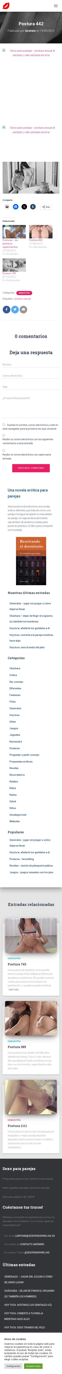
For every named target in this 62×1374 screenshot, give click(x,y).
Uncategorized (17, 814)
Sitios (12, 808)
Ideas (12, 721)
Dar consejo (16, 681)
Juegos (13, 728)
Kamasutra (24, 293)
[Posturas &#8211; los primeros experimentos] (14, 231)
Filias (12, 701)
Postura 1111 (17, 1126)
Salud (12, 801)
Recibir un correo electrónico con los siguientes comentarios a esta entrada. (28, 441)
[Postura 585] (31, 1018)
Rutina (13, 794)
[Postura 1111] (31, 1096)
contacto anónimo (32, 1244)
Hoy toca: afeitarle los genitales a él (29, 628)
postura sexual (22, 298)
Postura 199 (9, 273)
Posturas (14, 748)
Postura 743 (17, 964)
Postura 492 (36, 240)
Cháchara (14, 668)
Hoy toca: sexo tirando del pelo (27, 647)
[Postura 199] (14, 265)
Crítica (13, 675)
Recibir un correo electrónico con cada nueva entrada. (27, 456)
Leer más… (14, 989)
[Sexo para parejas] (7, 5)
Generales (15, 708)
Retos (12, 788)
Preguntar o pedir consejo (24, 754)
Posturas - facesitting (21, 859)
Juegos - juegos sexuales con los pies (31, 872)
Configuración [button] (13, 1366)
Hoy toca (14, 715)
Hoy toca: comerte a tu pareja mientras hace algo (23, 1316)
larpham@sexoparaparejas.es (35, 1235)
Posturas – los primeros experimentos (10, 243)
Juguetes (14, 735)
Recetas (14, 768)
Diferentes (15, 688)
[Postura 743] (31, 935)
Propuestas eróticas (21, 761)
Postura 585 (17, 1047)
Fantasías (14, 695)
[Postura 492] (41, 231)
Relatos (13, 781)
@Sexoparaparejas (36, 1252)
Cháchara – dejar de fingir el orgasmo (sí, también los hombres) (29, 1293)
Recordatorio (17, 774)
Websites (14, 821)
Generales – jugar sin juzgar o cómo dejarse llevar (28, 1279)
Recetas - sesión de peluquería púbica (31, 865)
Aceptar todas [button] (33, 1366)
